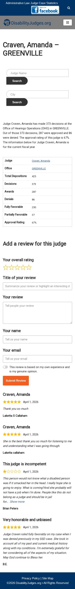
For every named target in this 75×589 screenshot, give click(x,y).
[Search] (68, 7)
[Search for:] (37, 73)
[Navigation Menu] (67, 22)
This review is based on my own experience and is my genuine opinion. (39, 369)
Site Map (47, 578)
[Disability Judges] (27, 22)
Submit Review (16, 380)
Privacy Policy (31, 578)
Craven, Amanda (41, 160)
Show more (17, 501)
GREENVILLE (39, 168)
